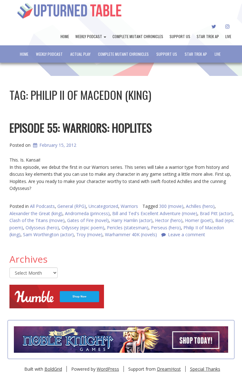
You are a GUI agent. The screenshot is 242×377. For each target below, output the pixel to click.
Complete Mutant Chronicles (137, 36)
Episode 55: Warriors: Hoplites (80, 127)
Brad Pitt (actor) (216, 213)
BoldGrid (53, 369)
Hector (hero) (168, 220)
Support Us (180, 36)
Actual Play (80, 54)
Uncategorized (103, 206)
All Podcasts (42, 206)
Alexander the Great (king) (35, 213)
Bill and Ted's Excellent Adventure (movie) (154, 213)
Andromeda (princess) (87, 213)
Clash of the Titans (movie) (37, 220)
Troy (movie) (89, 234)
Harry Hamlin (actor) (132, 220)
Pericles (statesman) (127, 228)
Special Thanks (205, 369)
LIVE (228, 36)
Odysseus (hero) (42, 228)
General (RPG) (71, 206)
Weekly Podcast (89, 36)
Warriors (129, 206)
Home (64, 36)
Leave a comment (186, 234)
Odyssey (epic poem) (82, 228)
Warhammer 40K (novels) (131, 234)
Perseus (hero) (166, 228)
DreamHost (169, 369)
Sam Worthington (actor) (48, 234)
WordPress (108, 369)
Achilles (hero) (200, 206)
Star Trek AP (208, 36)
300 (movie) (171, 206)
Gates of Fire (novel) (88, 220)
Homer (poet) (199, 220)
